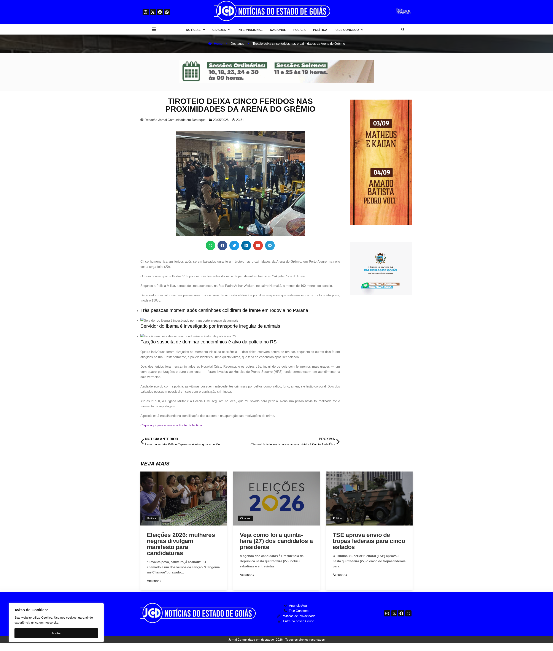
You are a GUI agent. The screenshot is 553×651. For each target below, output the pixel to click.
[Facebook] (160, 12)
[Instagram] (146, 12)
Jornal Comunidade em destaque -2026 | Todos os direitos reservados (276, 639)
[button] (153, 29)
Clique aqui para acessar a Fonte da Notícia (171, 425)
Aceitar (56, 633)
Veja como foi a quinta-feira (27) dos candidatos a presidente (276, 541)
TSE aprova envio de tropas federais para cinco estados (369, 541)
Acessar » (154, 581)
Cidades (245, 518)
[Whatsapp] (167, 12)
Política (151, 518)
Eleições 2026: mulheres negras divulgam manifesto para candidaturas (181, 544)
